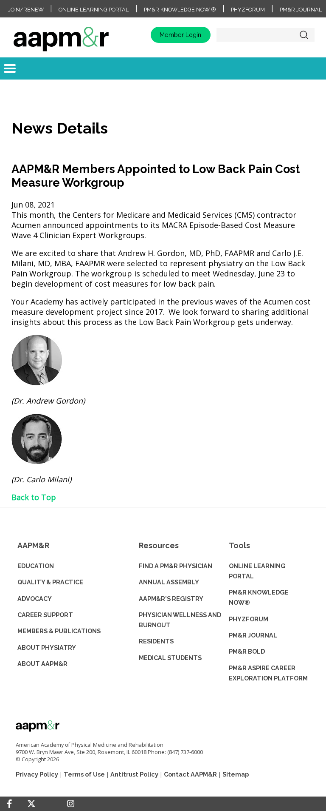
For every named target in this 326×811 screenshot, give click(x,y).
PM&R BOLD (247, 651)
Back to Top (33, 497)
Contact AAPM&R (190, 774)
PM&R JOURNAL (253, 635)
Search (303, 35)
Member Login (180, 34)
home (61, 34)
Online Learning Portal (94, 9)
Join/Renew (26, 9)
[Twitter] (31, 804)
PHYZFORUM (248, 619)
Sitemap (235, 774)
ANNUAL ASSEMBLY (169, 582)
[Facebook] (9, 804)
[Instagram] (70, 804)
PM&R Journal (301, 9)
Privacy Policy (37, 774)
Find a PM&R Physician (175, 565)
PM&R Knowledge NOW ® (180, 9)
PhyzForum (248, 9)
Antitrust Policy (134, 774)
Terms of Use (84, 774)
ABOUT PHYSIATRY (46, 647)
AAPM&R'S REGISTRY (171, 598)
